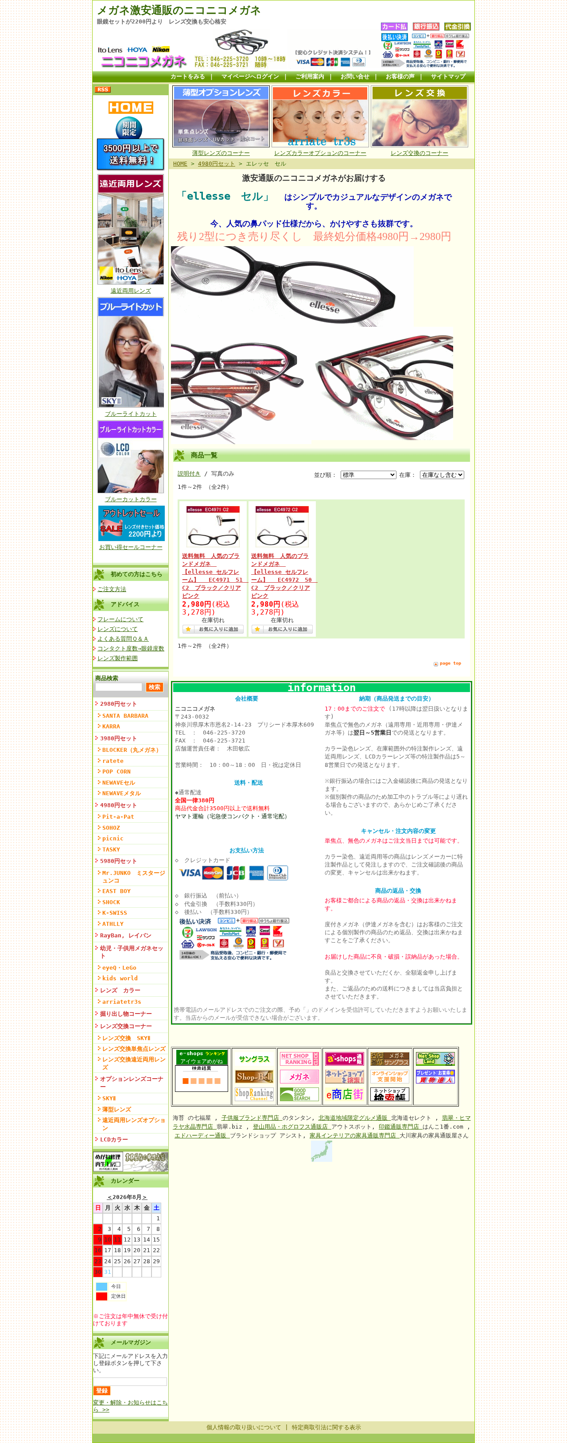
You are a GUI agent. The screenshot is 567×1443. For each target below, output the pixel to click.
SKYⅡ (109, 1098)
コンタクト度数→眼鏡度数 (130, 648)
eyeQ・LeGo (119, 967)
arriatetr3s (121, 1001)
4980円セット (118, 805)
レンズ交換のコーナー (419, 153)
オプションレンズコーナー (131, 1082)
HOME (180, 163)
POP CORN (116, 771)
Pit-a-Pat (118, 816)
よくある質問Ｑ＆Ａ (123, 638)
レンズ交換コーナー (126, 1026)
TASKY (111, 849)
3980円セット (118, 738)
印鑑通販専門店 (401, 1126)
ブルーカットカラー (131, 499)
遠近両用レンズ (131, 290)
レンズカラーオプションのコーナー (320, 153)
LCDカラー (114, 1139)
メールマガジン (131, 1342)
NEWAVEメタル (121, 793)
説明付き (189, 473)
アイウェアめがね (201, 1061)
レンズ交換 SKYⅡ (126, 1038)
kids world (120, 978)
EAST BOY (116, 891)
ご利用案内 (309, 76)
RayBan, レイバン (125, 935)
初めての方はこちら (137, 574)
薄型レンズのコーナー (221, 153)
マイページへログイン (250, 76)
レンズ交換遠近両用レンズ (134, 1063)
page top (450, 663)
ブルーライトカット (131, 413)
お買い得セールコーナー (131, 547)
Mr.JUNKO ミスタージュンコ (133, 877)
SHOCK (111, 902)
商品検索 (106, 678)
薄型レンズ (116, 1109)
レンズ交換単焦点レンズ (134, 1048)
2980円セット (118, 703)
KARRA (111, 726)
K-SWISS (114, 912)
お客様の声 (400, 76)
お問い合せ (355, 76)
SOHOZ (111, 827)
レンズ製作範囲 (117, 658)
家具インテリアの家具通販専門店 (355, 1135)
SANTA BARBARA (125, 715)
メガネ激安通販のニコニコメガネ (179, 10)
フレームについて (120, 619)
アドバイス (125, 604)
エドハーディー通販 (202, 1135)
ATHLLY (113, 924)
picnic (113, 838)
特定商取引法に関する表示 (326, 1427)
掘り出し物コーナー (126, 1013)
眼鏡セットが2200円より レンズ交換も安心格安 (161, 21)
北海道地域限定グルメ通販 (354, 1117)
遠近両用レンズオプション (134, 1124)
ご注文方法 (111, 589)
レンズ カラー (120, 990)
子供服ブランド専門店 (252, 1117)
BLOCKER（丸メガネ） (132, 750)
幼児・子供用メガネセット (131, 952)
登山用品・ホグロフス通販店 (292, 1126)
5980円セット (118, 861)
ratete (113, 761)
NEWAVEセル (118, 782)
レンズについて (117, 629)
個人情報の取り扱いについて (243, 1427)
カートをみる (188, 76)
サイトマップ (448, 76)
